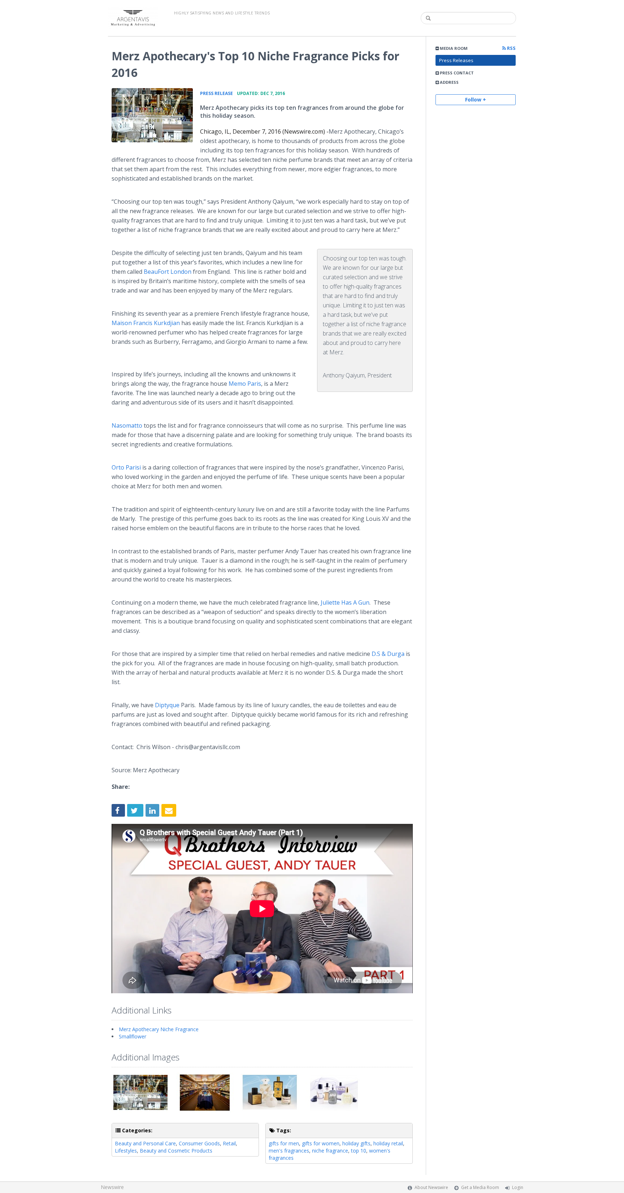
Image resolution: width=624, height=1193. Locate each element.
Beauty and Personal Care (145, 1143)
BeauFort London (167, 272)
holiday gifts (356, 1143)
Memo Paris (245, 384)
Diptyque (167, 705)
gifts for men (284, 1143)
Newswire (112, 1187)
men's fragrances (289, 1150)
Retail (229, 1143)
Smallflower (132, 1036)
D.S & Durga (388, 654)
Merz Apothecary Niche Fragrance (159, 1029)
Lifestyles (126, 1150)
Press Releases (456, 60)
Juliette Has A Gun (345, 602)
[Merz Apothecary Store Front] (152, 115)
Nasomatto (127, 425)
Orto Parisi (126, 467)
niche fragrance (330, 1150)
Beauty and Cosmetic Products (176, 1150)
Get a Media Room (480, 1187)
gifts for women (320, 1143)
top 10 (358, 1150)
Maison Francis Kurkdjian (146, 323)
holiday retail (388, 1143)
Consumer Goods (199, 1143)
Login (517, 1187)
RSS (511, 48)
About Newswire (431, 1187)
